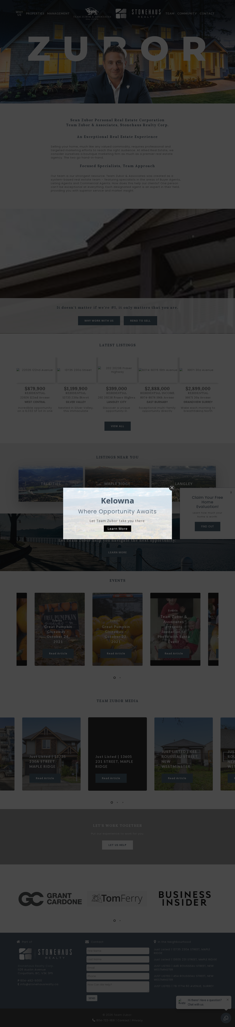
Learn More (118, 528)
